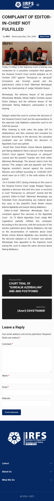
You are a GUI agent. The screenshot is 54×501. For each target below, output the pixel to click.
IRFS (8, 36)
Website (6, 398)
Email (5, 387)
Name (5, 375)
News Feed (44, 37)
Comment (7, 344)
